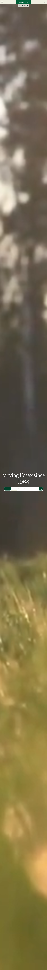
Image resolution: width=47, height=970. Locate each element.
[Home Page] (23, 2)
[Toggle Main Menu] (2, 2)
